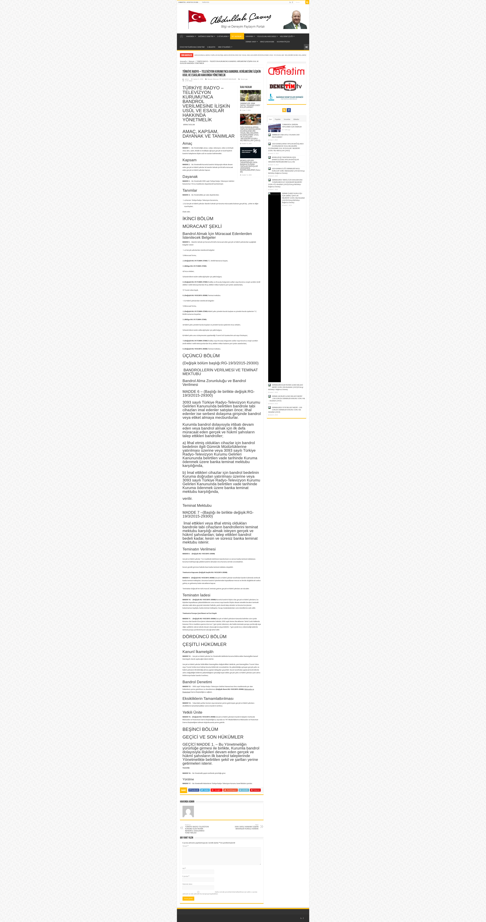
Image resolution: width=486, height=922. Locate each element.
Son (270, 119)
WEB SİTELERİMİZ (224, 47)
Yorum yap (244, 79)
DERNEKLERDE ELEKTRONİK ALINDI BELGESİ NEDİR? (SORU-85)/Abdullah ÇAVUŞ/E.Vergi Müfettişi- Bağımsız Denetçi (285, 387)
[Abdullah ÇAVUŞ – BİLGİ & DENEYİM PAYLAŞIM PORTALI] (243, 18)
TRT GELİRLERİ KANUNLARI (227, 79)
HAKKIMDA (190, 36)
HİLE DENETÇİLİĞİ (286, 36)
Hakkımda (205, 2)
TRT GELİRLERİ (236, 36)
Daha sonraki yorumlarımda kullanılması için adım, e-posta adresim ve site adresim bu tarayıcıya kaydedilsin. (220, 893)
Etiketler (296, 119)
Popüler (278, 119)
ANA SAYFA (181, 36)
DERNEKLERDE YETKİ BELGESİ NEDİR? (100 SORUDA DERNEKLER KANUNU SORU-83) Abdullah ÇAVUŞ (285, 410)
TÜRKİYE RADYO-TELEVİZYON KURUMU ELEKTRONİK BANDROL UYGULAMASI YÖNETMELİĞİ (197, 829)
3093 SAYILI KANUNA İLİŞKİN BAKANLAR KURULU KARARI (246, 827)
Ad (184, 868)
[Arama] (307, 2)
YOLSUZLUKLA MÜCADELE (266, 36)
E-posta (186, 876)
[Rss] (290, 2)
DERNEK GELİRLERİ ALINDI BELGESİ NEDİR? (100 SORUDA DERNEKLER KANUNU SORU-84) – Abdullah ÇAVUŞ (286, 398)
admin (187, 79)
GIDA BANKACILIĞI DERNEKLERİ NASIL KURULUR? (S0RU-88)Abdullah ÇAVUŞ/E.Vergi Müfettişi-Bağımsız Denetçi (236, 55)
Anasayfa (183, 61)
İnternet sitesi (187, 884)
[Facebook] (292, 2)
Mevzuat (216, 79)
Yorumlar (287, 119)
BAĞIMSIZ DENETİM (205, 36)
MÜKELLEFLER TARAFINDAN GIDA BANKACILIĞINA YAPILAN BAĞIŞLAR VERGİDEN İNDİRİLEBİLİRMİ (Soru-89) (250, 166)
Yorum (185, 846)
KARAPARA (249, 36)
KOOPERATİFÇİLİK (283, 42)
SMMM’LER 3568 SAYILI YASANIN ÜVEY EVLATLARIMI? (250, 105)
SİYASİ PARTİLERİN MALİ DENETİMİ (192, 47)
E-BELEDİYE (211, 47)
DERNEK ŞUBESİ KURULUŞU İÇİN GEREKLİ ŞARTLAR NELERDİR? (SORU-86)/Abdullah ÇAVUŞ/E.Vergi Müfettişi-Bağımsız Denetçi (293, 197)
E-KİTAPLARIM (222, 36)
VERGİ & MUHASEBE (267, 42)
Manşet (191, 61)
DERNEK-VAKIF (251, 42)
